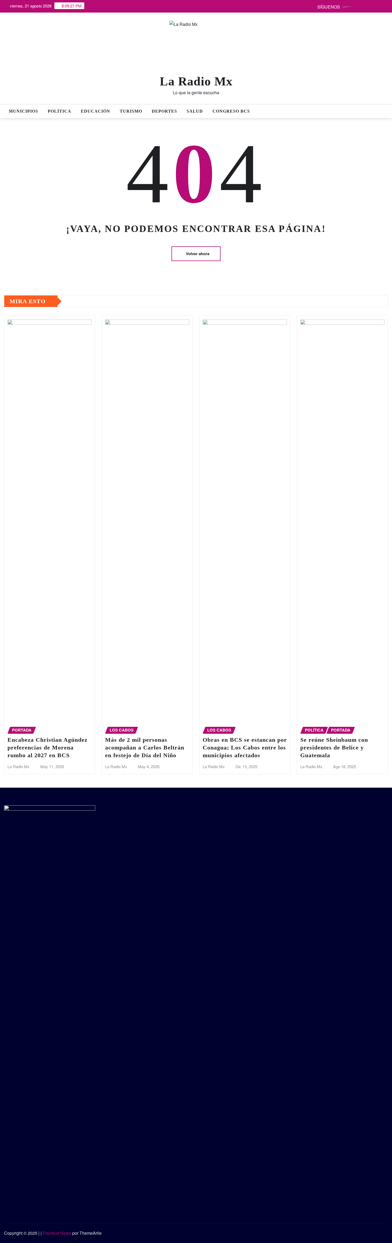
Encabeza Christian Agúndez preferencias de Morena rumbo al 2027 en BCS (47, 747)
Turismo (131, 111)
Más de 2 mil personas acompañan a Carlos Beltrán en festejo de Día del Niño (144, 747)
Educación (95, 111)
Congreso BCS (231, 111)
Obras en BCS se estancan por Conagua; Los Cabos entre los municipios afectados (245, 747)
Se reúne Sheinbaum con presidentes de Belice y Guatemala (334, 747)
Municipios (23, 111)
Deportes (164, 111)
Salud (195, 111)
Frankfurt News (57, 1233)
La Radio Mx (196, 81)
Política (59, 111)
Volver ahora (197, 254)
